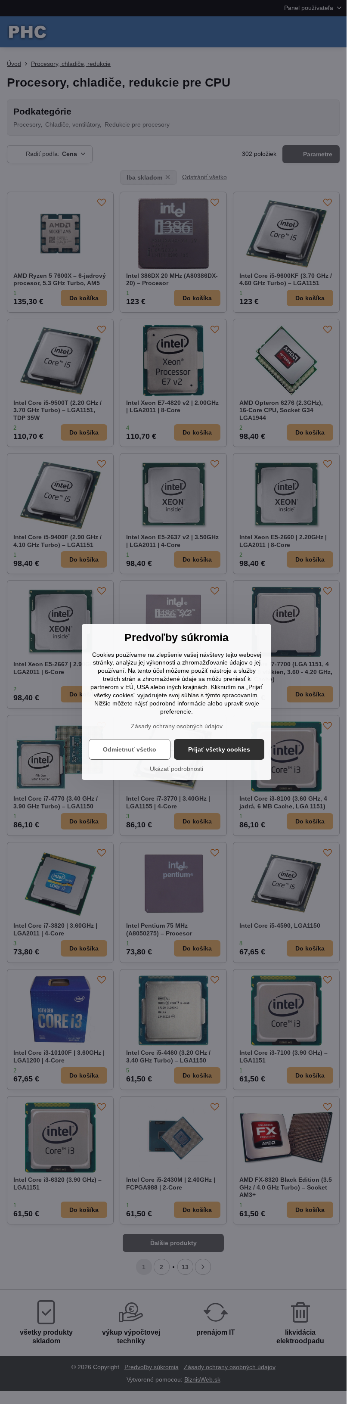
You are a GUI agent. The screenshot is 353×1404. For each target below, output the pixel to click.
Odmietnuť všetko (129, 749)
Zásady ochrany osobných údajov (177, 726)
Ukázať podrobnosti (176, 768)
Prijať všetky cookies (219, 749)
